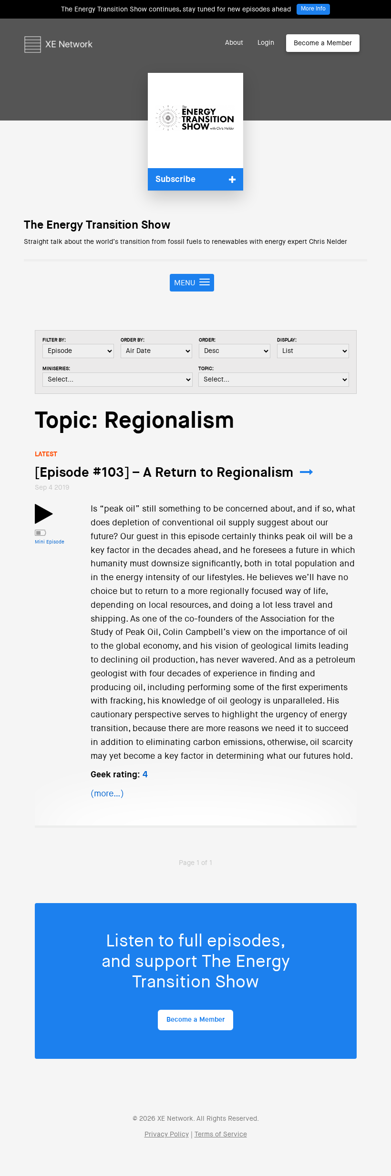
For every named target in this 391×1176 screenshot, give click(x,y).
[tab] (195, 179)
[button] (195, 179)
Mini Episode (49, 542)
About (234, 43)
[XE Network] (58, 31)
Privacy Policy (166, 1134)
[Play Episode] (44, 519)
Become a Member (323, 43)
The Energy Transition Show (97, 225)
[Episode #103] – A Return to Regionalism (164, 473)
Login (265, 43)
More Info (313, 9)
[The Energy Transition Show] (195, 120)
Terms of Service (221, 1134)
